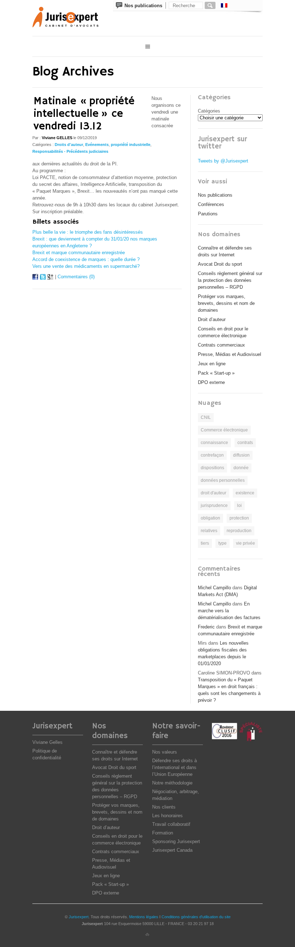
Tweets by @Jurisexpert (223, 161)
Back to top (147, 935)
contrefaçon (212, 455)
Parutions (208, 213)
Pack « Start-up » (216, 373)
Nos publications (215, 195)
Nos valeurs (164, 752)
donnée (241, 467)
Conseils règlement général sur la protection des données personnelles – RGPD (230, 280)
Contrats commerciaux (221, 345)
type (222, 543)
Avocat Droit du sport (220, 264)
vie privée (245, 543)
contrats (245, 442)
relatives (209, 530)
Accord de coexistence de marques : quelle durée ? (86, 259)
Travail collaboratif (171, 824)
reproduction (239, 530)
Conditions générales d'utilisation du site (196, 917)
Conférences (211, 204)
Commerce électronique (224, 430)
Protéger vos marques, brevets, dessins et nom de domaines (226, 303)
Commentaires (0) (76, 276)
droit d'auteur (213, 492)
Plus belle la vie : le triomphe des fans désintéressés (87, 232)
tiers (205, 543)
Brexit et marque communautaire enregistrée (78, 252)
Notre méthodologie (172, 783)
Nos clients (164, 807)
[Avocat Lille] (70, 18)
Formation (162, 833)
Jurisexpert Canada (172, 850)
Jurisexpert (78, 917)
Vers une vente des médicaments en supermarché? (86, 266)
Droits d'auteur (69, 144)
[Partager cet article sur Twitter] (43, 278)
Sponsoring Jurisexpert (176, 841)
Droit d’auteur (212, 319)
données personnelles (223, 480)
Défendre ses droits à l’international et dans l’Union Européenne (174, 767)
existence (245, 492)
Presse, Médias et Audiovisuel (229, 354)
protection (239, 518)
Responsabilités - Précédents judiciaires (70, 151)
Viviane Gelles (47, 742)
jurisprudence (214, 505)
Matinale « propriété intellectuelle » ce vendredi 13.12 (84, 114)
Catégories (209, 111)
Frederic (206, 627)
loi (239, 505)
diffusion (241, 455)
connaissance (214, 442)
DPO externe (211, 382)
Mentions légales (143, 917)
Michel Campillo (214, 587)
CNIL (206, 417)
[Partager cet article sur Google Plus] (50, 278)
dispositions (212, 467)
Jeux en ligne (212, 363)
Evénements (97, 144)
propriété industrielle (130, 144)
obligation (210, 518)
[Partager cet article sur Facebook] (35, 278)
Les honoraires (167, 815)
